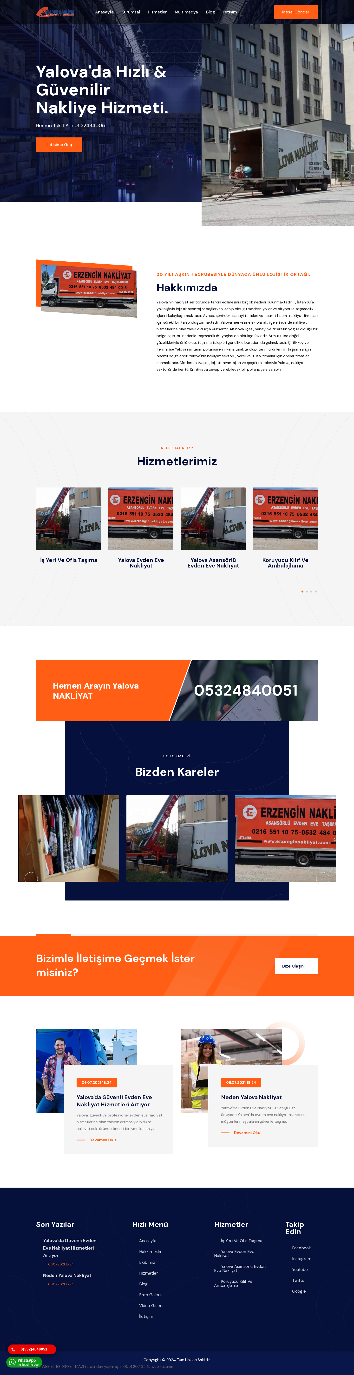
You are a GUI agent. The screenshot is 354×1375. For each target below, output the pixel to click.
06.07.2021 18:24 (97, 1082)
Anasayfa (104, 12)
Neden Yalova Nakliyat (251, 1097)
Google (299, 1291)
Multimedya (186, 12)
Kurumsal (131, 12)
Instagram (301, 1259)
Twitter (299, 1280)
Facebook (301, 1248)
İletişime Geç (59, 144)
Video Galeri (151, 1306)
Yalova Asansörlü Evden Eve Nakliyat (213, 562)
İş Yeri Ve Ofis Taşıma (68, 560)
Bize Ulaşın (293, 966)
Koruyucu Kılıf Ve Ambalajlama (285, 562)
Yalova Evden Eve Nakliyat (141, 562)
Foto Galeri (150, 1295)
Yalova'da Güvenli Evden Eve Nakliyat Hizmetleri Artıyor (114, 1101)
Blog (210, 12)
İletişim (230, 12)
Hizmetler (157, 12)
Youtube (300, 1270)
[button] (302, 591)
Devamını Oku (103, 1140)
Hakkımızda (150, 1252)
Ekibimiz (147, 1262)
